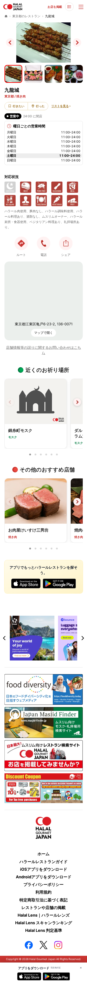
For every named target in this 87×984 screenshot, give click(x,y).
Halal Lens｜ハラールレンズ (44, 915)
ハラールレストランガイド (43, 861)
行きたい (18, 106)
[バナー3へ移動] (46, 657)
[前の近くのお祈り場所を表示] (10, 402)
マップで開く (43, 332)
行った (40, 106)
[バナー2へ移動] (41, 657)
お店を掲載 (55, 7)
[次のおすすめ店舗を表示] (77, 502)
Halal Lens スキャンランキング (43, 922)
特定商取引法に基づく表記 (43, 900)
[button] (43, 243)
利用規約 (43, 892)
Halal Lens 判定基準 (43, 930)
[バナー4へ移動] (51, 657)
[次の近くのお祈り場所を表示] (77, 402)
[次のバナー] (82, 638)
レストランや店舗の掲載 (43, 907)
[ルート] (21, 243)
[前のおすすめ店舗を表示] (10, 502)
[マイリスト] (69, 6)
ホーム (43, 853)
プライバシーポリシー (43, 884)
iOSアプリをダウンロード (43, 869)
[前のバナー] (4, 638)
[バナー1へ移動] (35, 657)
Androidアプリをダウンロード (43, 877)
